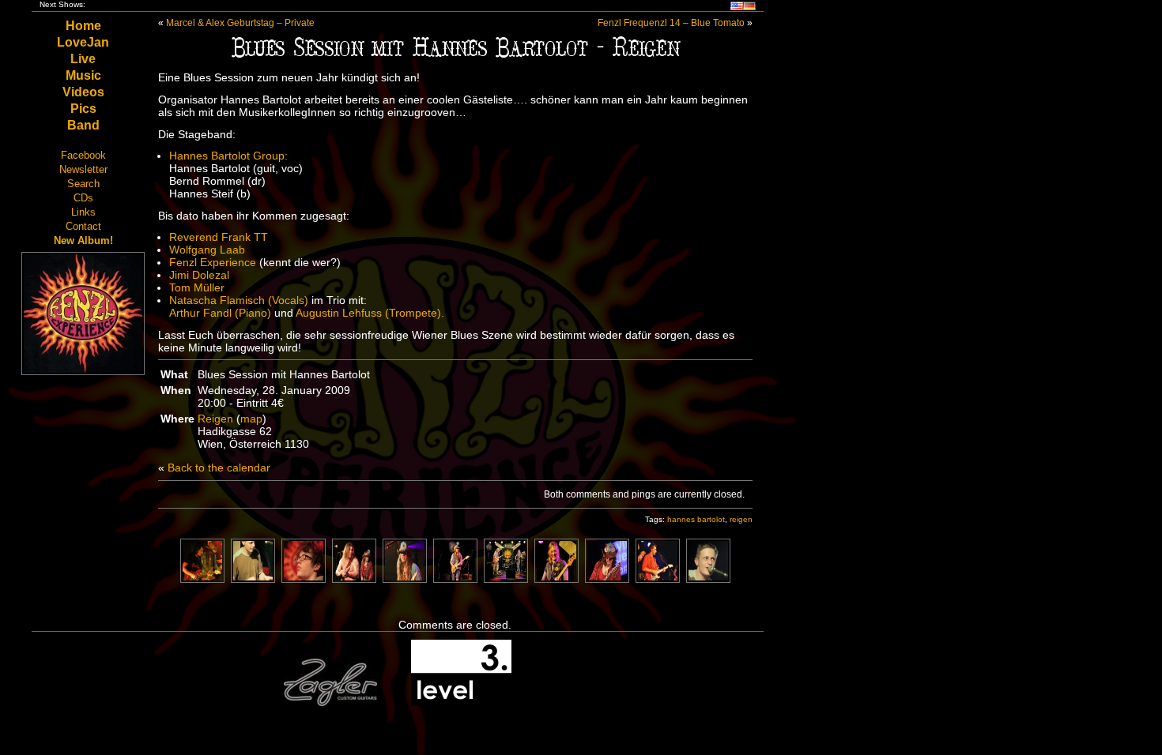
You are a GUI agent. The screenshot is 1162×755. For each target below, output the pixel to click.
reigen (741, 519)
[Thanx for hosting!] (461, 703)
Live (83, 59)
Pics (83, 108)
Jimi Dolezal (199, 275)
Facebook (83, 155)
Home (83, 25)
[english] (736, 7)
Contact (83, 226)
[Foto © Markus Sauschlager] (303, 579)
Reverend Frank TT (218, 237)
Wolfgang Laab (207, 249)
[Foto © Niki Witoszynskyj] (455, 579)
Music (83, 75)
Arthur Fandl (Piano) (221, 312)
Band (83, 125)
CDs (83, 198)
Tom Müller (196, 287)
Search (83, 184)
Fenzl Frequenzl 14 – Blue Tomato (671, 22)
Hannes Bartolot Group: (228, 155)
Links (83, 212)
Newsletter (83, 169)
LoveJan (83, 42)
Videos (83, 92)
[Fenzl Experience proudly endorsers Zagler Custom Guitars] (330, 703)
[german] (749, 7)
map (251, 418)
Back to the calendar (219, 467)
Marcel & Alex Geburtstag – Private (240, 22)
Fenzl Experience (212, 262)
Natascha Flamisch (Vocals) (238, 300)
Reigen (215, 418)
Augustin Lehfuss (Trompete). (370, 312)
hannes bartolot (696, 519)
